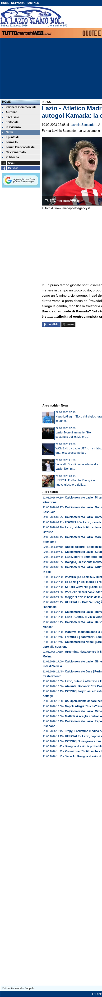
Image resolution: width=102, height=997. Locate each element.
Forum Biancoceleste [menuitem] (20, 147)
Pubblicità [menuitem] (12, 157)
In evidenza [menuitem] (13, 127)
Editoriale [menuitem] (12, 122)
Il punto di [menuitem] (12, 137)
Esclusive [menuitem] (12, 117)
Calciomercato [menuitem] (16, 152)
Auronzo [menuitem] (11, 112)
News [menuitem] (9, 132)
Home (6, 101)
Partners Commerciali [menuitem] (21, 107)
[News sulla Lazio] (32, 15)
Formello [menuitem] (12, 142)
